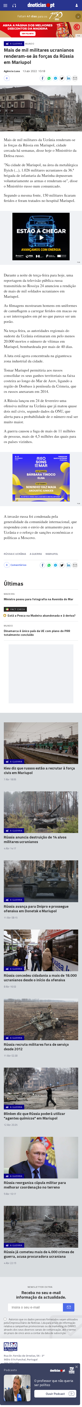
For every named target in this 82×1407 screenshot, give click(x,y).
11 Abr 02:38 (10, 1056)
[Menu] (5, 5)
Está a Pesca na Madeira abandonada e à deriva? (42, 615)
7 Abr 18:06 (10, 779)
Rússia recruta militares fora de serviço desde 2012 (36, 1046)
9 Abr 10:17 (10, 1194)
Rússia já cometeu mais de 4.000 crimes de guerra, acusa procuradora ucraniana (39, 1254)
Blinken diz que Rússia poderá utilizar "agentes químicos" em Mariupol (34, 1116)
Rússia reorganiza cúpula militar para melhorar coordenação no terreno (35, 1185)
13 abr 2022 (34, 71)
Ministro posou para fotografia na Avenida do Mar (38, 599)
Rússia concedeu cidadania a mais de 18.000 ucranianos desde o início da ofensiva (40, 977)
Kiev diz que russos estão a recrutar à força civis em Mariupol (39, 770)
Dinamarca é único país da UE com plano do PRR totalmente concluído (37, 633)
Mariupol (52, 554)
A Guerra (36, 554)
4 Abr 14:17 (10, 848)
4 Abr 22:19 (10, 1263)
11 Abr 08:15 (10, 917)
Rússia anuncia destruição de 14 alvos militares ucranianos (35, 839)
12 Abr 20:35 (10, 1125)
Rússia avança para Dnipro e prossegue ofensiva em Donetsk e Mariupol (36, 908)
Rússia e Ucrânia (15, 554)
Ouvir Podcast (55, 1393)
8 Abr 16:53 (10, 987)
